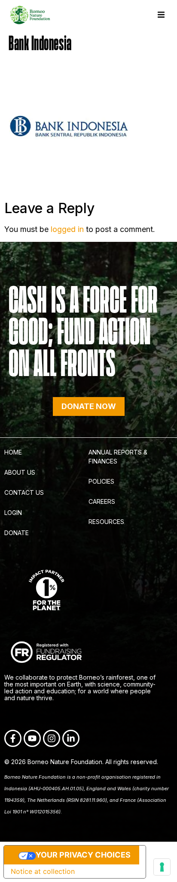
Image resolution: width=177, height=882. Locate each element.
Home (13, 452)
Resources (106, 521)
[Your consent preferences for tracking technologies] (162, 867)
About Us (19, 472)
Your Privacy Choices (83, 854)
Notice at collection (43, 871)
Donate (16, 532)
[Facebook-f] (12, 738)
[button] (160, 14)
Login (13, 512)
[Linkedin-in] (70, 738)
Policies (101, 481)
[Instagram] (51, 738)
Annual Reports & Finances (117, 457)
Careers (101, 501)
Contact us (24, 492)
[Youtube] (32, 738)
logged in (67, 229)
